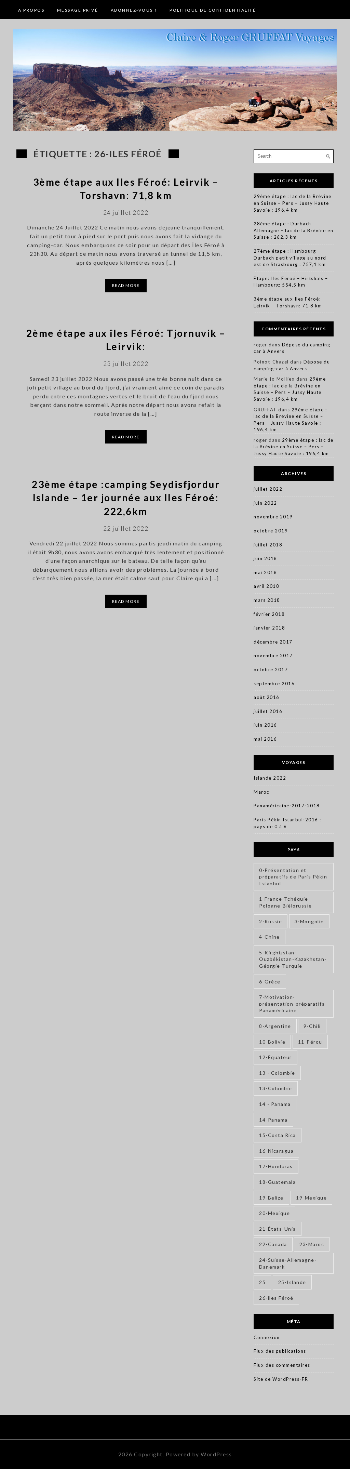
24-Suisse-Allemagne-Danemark (288, 1263)
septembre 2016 (274, 683)
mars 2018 (267, 600)
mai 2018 (265, 572)
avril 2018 (266, 586)
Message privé (77, 10)
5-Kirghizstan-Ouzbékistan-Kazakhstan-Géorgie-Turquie (293, 959)
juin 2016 (265, 725)
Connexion (267, 1337)
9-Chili (312, 1026)
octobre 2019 (271, 530)
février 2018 (269, 614)
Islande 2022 (270, 778)
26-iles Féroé (276, 1298)
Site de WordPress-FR (281, 1379)
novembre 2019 (273, 516)
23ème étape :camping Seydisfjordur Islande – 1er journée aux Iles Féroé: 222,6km (126, 497)
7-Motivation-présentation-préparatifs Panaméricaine (292, 1003)
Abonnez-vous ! (134, 10)
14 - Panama (275, 1104)
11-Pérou (310, 1042)
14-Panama (273, 1120)
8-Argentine (275, 1026)
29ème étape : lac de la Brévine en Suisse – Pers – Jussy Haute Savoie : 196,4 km (293, 203)
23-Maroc (311, 1244)
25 (262, 1282)
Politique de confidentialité (213, 10)
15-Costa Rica (277, 1135)
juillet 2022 (268, 489)
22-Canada (273, 1244)
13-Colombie (275, 1088)
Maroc (261, 792)
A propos (31, 10)
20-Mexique (274, 1213)
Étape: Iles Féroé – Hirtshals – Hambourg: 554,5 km (291, 282)
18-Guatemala (277, 1182)
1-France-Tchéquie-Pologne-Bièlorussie (285, 902)
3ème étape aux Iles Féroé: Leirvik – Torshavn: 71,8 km (288, 302)
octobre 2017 (271, 669)
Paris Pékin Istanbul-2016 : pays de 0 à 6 (287, 823)
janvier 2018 (269, 628)
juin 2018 (265, 558)
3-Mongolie (309, 921)
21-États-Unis (277, 1229)
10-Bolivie (272, 1042)
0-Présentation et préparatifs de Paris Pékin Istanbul (293, 876)
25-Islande (292, 1282)
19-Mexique (311, 1198)
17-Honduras (276, 1166)
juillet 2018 (268, 544)
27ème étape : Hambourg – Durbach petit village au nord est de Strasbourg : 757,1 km (290, 257)
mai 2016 (265, 739)
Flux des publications (280, 1351)
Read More (126, 285)
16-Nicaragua (276, 1151)
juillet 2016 (268, 711)
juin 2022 (265, 503)
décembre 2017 (273, 642)
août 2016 (267, 697)
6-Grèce (270, 981)
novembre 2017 (273, 655)
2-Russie (270, 921)
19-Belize (271, 1198)
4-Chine (269, 937)
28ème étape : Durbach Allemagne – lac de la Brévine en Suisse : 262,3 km (293, 230)
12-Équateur (275, 1057)
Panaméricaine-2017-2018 (287, 805)
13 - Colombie (277, 1073)
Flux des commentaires (282, 1365)
